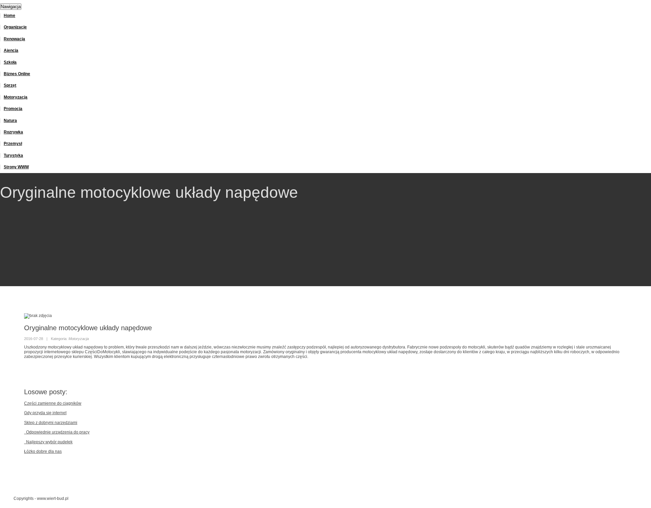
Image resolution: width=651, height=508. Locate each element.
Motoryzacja (15, 97)
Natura (10, 120)
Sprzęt (10, 85)
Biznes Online (17, 73)
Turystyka (13, 155)
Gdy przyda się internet (45, 412)
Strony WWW (16, 167)
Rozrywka (13, 132)
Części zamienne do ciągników (52, 403)
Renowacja (14, 39)
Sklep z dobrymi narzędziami (50, 422)
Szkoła (10, 62)
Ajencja (11, 50)
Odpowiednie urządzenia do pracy (57, 432)
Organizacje (15, 27)
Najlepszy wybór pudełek (48, 442)
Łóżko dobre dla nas (43, 451)
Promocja (13, 108)
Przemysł (13, 143)
